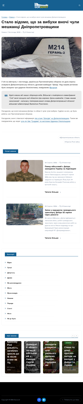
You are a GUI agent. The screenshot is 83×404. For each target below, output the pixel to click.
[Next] (76, 335)
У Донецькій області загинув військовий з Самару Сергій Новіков (31, 353)
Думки (9, 278)
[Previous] (72, 335)
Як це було (11, 318)
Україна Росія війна (73, 142)
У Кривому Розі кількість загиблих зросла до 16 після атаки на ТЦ (13, 351)
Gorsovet (53, 88)
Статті (9, 308)
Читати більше (52, 192)
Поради (10, 303)
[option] (13, 357)
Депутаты (11, 273)
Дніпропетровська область (70, 137)
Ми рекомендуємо (14, 283)
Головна (4, 17)
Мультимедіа (12, 293)
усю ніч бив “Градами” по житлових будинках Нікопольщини (45, 121)
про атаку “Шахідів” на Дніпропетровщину (52, 118)
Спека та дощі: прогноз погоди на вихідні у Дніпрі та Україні (70, 356)
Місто (9, 288)
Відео (9, 262)
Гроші (9, 267)
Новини (12, 17)
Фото (9, 313)
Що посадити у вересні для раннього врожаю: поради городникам (50, 353)
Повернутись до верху (71, 400)
